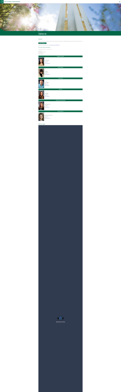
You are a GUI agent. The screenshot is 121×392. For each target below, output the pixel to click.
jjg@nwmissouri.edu (47, 85)
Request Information (42, 43)
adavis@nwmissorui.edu (47, 63)
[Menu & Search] (119, 1)
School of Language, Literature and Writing (12, 1)
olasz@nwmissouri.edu (47, 74)
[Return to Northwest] (2, 1)
